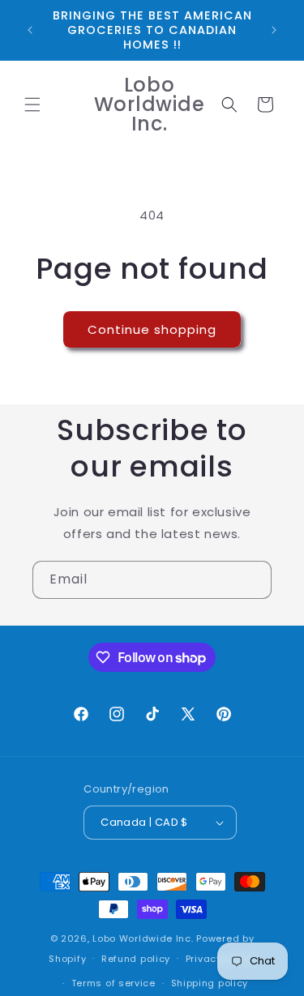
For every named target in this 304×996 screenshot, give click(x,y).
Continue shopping (152, 329)
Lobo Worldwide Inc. (142, 938)
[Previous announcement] (30, 30)
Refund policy (135, 958)
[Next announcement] (274, 30)
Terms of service (113, 983)
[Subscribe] (253, 580)
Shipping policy (210, 983)
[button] (32, 104)
